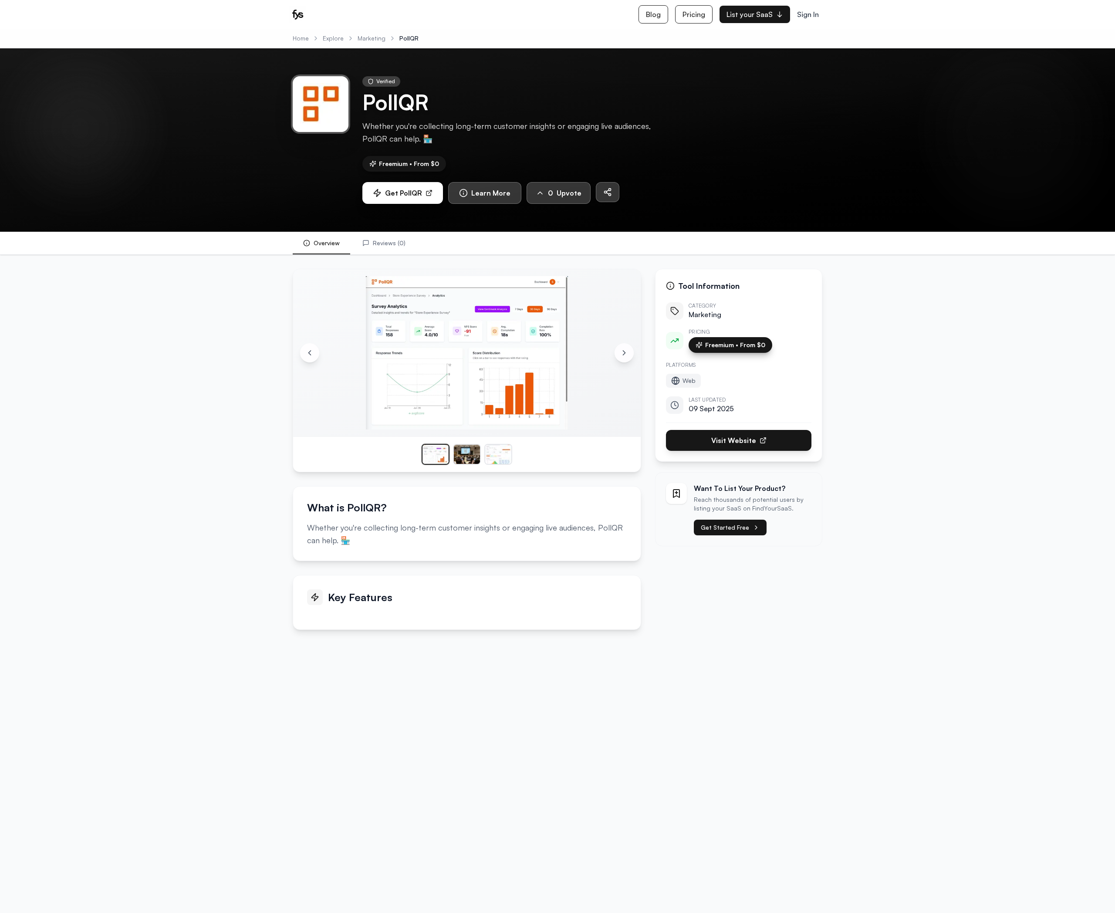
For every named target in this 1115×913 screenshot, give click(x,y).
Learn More (490, 193)
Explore (333, 38)
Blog (653, 14)
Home (301, 38)
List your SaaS (749, 14)
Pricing (694, 14)
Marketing (371, 38)
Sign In (808, 14)
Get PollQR (403, 193)
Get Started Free (725, 527)
